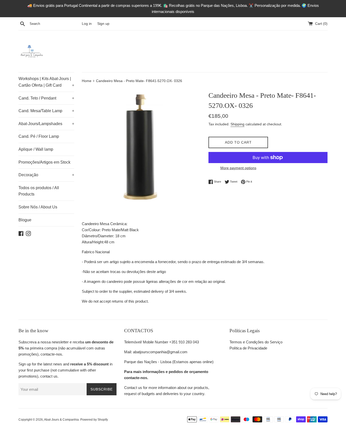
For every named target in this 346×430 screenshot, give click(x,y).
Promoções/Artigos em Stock (44, 162)
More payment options (238, 168)
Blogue (24, 220)
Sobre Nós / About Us (37, 207)
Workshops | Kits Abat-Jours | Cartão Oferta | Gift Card (46, 81)
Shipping (237, 124)
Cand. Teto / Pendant (46, 98)
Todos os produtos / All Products (38, 191)
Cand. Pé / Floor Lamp (38, 136)
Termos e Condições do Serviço (255, 342)
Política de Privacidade (248, 348)
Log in (87, 24)
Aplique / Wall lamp (35, 149)
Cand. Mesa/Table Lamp (46, 111)
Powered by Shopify (94, 419)
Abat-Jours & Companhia (61, 419)
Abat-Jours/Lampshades (46, 124)
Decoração (46, 175)
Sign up (103, 24)
